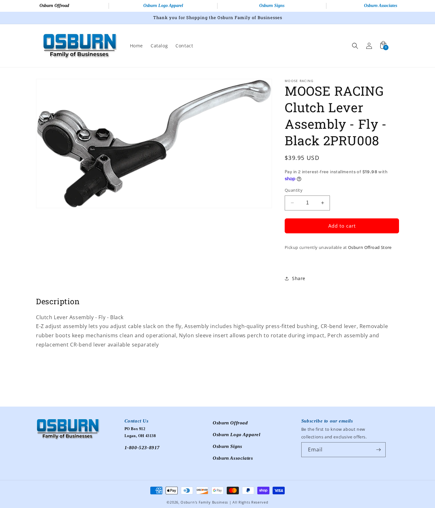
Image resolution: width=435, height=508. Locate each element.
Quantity (294, 190)
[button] (355, 46)
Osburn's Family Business (204, 502)
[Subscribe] (378, 449)
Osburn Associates (233, 458)
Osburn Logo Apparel (163, 5)
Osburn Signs (271, 5)
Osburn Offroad (54, 5)
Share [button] (298, 278)
